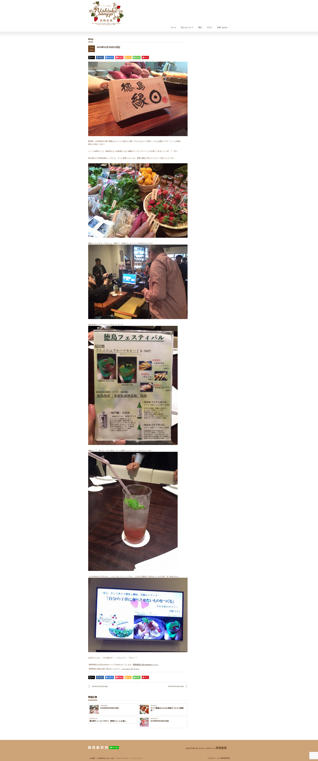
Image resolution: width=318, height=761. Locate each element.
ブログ (209, 27)
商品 (200, 27)
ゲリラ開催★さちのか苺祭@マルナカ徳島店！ (167, 709)
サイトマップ (137, 758)
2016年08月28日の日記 (109, 708)
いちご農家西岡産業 (223, 758)
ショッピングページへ (130, 669)
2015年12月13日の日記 (100, 686)
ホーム (173, 27)
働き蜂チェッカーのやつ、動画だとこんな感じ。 (109, 721)
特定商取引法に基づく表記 (106, 758)
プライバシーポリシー (123, 758)
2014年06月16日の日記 (160, 721)
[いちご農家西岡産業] (106, 13)
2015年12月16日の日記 (176, 686)
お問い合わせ (222, 27)
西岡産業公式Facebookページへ (145, 665)
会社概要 (92, 758)
